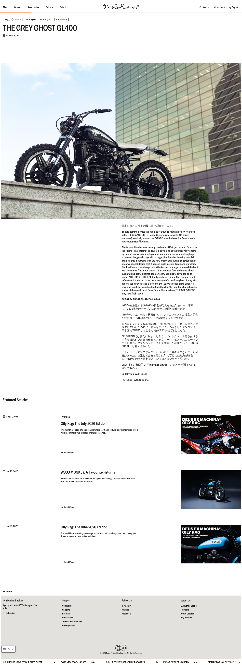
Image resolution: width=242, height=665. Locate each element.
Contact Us (67, 605)
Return (9, 591)
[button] (8, 649)
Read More (69, 452)
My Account (186, 617)
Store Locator (187, 613)
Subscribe (10, 613)
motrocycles (61, 19)
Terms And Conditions (72, 621)
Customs (17, 19)
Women (17, 7)
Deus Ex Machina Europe (116, 653)
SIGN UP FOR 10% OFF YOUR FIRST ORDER (93, 662)
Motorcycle (31, 19)
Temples (185, 609)
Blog (6, 19)
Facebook (126, 613)
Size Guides (67, 617)
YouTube (125, 609)
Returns (66, 613)
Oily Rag (66, 416)
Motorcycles (46, 19)
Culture (49, 7)
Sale (62, 7)
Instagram (126, 605)
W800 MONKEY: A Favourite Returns (88, 472)
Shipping (66, 609)
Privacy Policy (68, 625)
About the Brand (189, 605)
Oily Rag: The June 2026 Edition (84, 526)
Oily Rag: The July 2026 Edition (84, 423)
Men (5, 7)
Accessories (33, 7)
